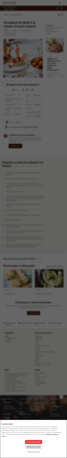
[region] (33, 439)
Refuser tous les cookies (33, 447)
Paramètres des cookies (33, 452)
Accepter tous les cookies (33, 442)
